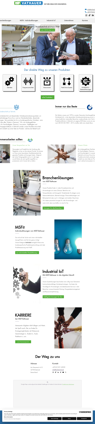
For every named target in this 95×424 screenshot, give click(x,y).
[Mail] (86, 9)
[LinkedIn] (93, 15)
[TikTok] (89, 15)
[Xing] (60, 372)
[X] (65, 372)
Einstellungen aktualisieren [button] (68, 384)
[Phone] (86, 12)
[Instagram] (86, 15)
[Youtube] (63, 372)
